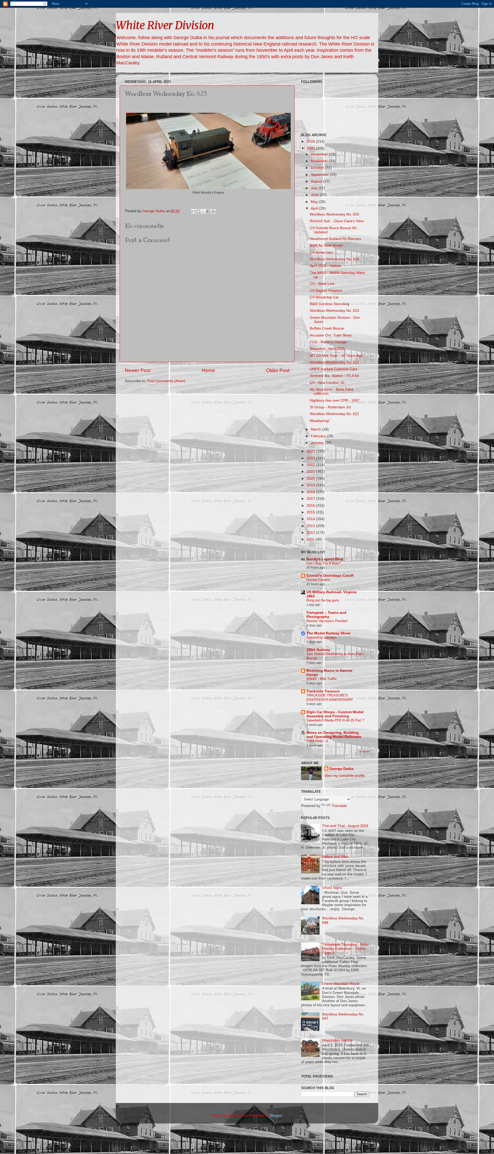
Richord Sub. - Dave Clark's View (337, 221)
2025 (311, 148)
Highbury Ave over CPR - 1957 (335, 400)
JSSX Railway (318, 650)
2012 (311, 533)
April (315, 208)
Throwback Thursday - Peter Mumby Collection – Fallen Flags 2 (345, 949)
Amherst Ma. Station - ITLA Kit (334, 376)
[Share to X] (203, 211)
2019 (311, 485)
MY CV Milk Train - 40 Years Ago (336, 356)
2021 (311, 471)
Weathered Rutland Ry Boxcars (335, 239)
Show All (364, 751)
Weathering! (320, 421)
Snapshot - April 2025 (327, 349)
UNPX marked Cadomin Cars (333, 369)
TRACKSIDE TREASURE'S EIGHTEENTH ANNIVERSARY (329, 697)
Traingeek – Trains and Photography (326, 615)
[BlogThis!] (198, 211)
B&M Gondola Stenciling (329, 304)
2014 (311, 519)
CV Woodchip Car (324, 297)
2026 (311, 141)
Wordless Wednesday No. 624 (334, 259)
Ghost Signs (332, 888)
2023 (311, 458)
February (319, 436)
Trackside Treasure (323, 691)
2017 (311, 499)
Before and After (335, 857)
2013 (311, 526)
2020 (311, 478)
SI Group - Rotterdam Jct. (331, 407)
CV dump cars (321, 252)
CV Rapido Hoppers (326, 290)
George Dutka (341, 769)
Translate (339, 806)
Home (208, 370)
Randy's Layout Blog (324, 559)
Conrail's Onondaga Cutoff (330, 576)
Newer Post (138, 370)
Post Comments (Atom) (166, 381)
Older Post (277, 370)
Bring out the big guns (322, 600)
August (317, 181)
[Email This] (193, 211)
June (315, 195)
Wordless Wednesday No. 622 (334, 362)
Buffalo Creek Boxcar (327, 328)
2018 (311, 492)
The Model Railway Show (328, 633)
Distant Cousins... (319, 580)
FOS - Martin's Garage (328, 342)
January (318, 443)
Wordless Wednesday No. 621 (334, 414)
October (318, 168)
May (315, 202)
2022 (311, 465)
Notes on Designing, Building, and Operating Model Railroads (333, 735)
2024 (311, 451)
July (314, 188)
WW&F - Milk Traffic (321, 679)
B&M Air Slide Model (326, 245)
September (320, 175)
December (320, 154)
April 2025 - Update (325, 266)
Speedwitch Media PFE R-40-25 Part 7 (335, 720)
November (320, 161)
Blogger (276, 1115)
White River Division (165, 25)
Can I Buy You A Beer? (323, 563)
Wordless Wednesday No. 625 (334, 214)
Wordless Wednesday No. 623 (334, 311)
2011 (311, 539)
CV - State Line (322, 284)
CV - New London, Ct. (327, 383)
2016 (311, 505)
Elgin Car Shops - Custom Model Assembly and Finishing (335, 714)
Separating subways (321, 637)
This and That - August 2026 (345, 826)
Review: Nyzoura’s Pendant (327, 621)
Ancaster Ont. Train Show (330, 335)
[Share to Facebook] (208, 211)
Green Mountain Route (340, 984)
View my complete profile (344, 776)
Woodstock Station (337, 1040)
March (316, 429)
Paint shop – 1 (317, 741)
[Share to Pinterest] (213, 211)
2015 (311, 512)
